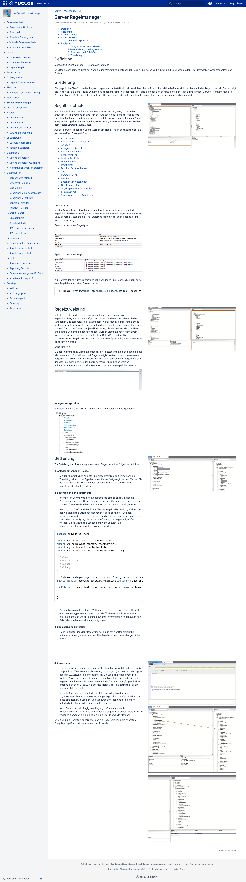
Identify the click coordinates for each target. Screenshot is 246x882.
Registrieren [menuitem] (236, 3)
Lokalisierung (14, 137)
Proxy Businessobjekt (21, 47)
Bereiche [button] (41, 3)
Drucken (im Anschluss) (74, 168)
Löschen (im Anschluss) (74, 181)
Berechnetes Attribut (20, 177)
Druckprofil (67, 164)
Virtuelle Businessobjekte (22, 42)
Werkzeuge (70, 10)
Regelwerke (13, 238)
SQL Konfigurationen (20, 132)
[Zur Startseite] (21, 3)
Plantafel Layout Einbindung (24, 92)
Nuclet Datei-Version (20, 127)
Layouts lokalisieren (20, 142)
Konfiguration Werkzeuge (26, 13)
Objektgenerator (16, 77)
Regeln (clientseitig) (20, 253)
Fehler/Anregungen (158, 869)
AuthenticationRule (71, 151)
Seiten (57, 10)
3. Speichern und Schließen (82, 52)
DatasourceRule (69, 161)
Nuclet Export (16, 122)
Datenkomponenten (20, 57)
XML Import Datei (18, 233)
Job (63, 171)
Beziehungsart (17, 298)
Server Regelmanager (19, 102)
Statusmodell (14, 72)
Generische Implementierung (25, 243)
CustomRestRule (70, 158)
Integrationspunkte (17, 107)
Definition (66, 28)
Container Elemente (20, 62)
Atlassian (146, 876)
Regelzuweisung (69, 37)
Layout (10, 52)
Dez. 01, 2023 (122, 22)
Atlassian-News (178, 869)
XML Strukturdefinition (21, 228)
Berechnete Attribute (20, 27)
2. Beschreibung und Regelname (85, 49)
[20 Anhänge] (80, 11)
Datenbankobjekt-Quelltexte (24, 162)
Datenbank (13, 152)
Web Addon (13, 97)
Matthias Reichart (73, 22)
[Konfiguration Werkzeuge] (7, 13)
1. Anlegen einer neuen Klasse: (84, 46)
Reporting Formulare (20, 263)
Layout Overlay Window (22, 82)
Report (10, 258)
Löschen (65, 178)
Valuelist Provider (18, 207)
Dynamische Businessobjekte (25, 192)
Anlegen (65, 144)
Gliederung (67, 31)
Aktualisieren (68, 138)
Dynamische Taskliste (21, 197)
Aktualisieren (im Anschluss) (76, 141)
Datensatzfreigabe (19, 182)
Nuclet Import (16, 117)
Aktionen (14, 288)
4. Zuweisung (75, 55)
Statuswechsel (69, 191)
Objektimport (16, 217)
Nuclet (10, 112)
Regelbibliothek (69, 34)
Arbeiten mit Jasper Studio (23, 278)
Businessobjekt (15, 22)
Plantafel (11, 87)
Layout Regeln (17, 67)
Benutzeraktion (69, 154)
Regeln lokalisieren (19, 147)
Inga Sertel (107, 22)
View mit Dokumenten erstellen (26, 167)
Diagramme (15, 187)
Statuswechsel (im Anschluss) (77, 195)
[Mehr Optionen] (238, 10)
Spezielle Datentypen (21, 37)
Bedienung (66, 43)
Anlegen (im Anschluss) (73, 148)
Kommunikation (69, 174)
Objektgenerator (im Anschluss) (78, 188)
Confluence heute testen (201, 864)
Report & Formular (19, 202)
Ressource (15, 308)
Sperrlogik (15, 32)
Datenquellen (14, 172)
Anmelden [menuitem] (220, 3)
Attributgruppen (18, 293)
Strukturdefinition (18, 223)
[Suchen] (170, 3)
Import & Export (15, 212)
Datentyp (14, 303)
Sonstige (11, 283)
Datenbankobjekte (19, 157)
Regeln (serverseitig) (20, 248)
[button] (5, 3)
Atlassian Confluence (130, 869)
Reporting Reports (19, 268)
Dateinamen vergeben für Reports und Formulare (36, 273)
